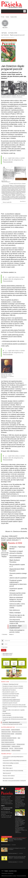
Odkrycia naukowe (18, 748)
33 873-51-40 (6, 807)
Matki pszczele (4, 748)
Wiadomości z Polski (5, 731)
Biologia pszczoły (20, 744)
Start (3, 16)
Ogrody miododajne (5, 750)
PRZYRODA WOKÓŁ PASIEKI (7, 733)
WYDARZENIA (18, 733)
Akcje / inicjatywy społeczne (7, 742)
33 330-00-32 (7, 809)
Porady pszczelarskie (21, 875)
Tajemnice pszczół (7, 773)
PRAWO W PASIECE (15, 750)
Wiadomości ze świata (17, 731)
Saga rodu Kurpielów (7, 765)
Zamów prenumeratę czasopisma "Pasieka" (4, 553)
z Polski (9, 842)
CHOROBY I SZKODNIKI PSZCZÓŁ (8, 738)
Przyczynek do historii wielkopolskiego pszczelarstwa (14, 760)
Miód (19, 738)
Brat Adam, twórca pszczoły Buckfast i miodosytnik (14, 780)
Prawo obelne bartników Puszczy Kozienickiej (13, 770)
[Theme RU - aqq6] (11, 4)
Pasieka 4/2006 (13, 16)
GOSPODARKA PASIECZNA (7, 740)
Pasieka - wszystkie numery (10, 871)
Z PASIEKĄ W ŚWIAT (5, 746)
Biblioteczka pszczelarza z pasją (8, 875)
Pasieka (7, 16)
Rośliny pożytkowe (16, 746)
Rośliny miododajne (5, 736)
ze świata (10, 851)
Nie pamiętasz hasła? (7, 654)
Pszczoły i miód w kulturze (8, 775)
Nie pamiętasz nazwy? (7, 653)
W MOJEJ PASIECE (5, 729)
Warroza (11, 748)
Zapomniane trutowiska (8, 778)
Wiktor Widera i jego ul (7, 768)
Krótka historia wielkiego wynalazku (11, 763)
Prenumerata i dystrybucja (7, 873)
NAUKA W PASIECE (15, 729)
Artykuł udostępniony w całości (8, 744)
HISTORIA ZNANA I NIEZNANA (9, 40)
